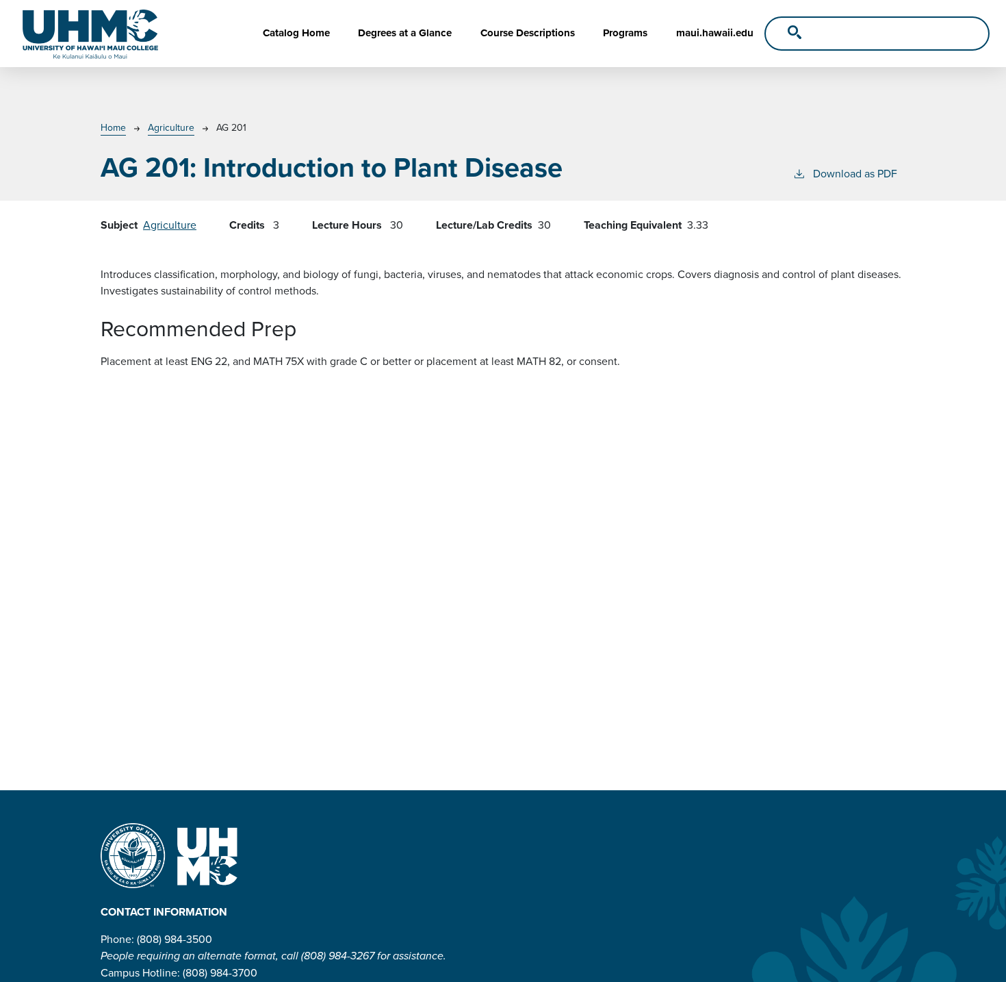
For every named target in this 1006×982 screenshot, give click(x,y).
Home (113, 128)
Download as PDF (855, 173)
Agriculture (171, 128)
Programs (625, 32)
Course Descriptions (527, 32)
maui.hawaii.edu (714, 32)
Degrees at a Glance (405, 32)
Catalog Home (296, 32)
